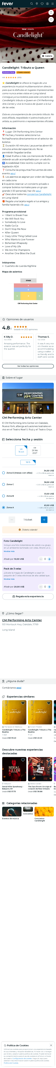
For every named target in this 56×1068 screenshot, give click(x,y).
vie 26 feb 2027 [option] (35, 450)
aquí (12, 173)
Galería (48, 56)
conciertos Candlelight (39, 194)
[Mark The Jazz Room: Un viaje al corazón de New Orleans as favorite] (49, 760)
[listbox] (28, 450)
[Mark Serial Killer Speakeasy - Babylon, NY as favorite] (23, 760)
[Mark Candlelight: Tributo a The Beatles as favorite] (23, 703)
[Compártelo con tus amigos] (51, 12)
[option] (28, 473)
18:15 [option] (28, 462)
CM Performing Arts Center (22, 620)
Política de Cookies (11, 1063)
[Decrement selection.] (12, 519)
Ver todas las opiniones (28, 366)
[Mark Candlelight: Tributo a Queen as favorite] (51, 19)
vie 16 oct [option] (21, 450)
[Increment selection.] (44, 519)
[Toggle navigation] (52, 4)
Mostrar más (9, 551)
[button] (28, 473)
